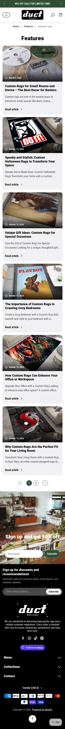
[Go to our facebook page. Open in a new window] (23, 638)
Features (28, 26)
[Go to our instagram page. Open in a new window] (29, 638)
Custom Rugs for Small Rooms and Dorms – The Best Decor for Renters (30, 88)
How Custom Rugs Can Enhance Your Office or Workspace (31, 377)
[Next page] (45, 483)
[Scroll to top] (32, 719)
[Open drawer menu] (6, 14)
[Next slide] (60, 4)
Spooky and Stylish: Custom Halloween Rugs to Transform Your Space (30, 161)
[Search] (53, 14)
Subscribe (52, 553)
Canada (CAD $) (31, 687)
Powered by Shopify (42, 709)
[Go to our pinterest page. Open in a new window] (42, 638)
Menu (8, 657)
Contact (9, 676)
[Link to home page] (32, 610)
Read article (12, 109)
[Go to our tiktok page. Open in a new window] (36, 638)
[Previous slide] (4, 4)
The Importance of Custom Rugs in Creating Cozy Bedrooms (29, 306)
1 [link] (29, 483)
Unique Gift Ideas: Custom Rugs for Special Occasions (30, 234)
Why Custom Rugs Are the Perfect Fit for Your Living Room (31, 449)
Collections (12, 667)
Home (16, 26)
